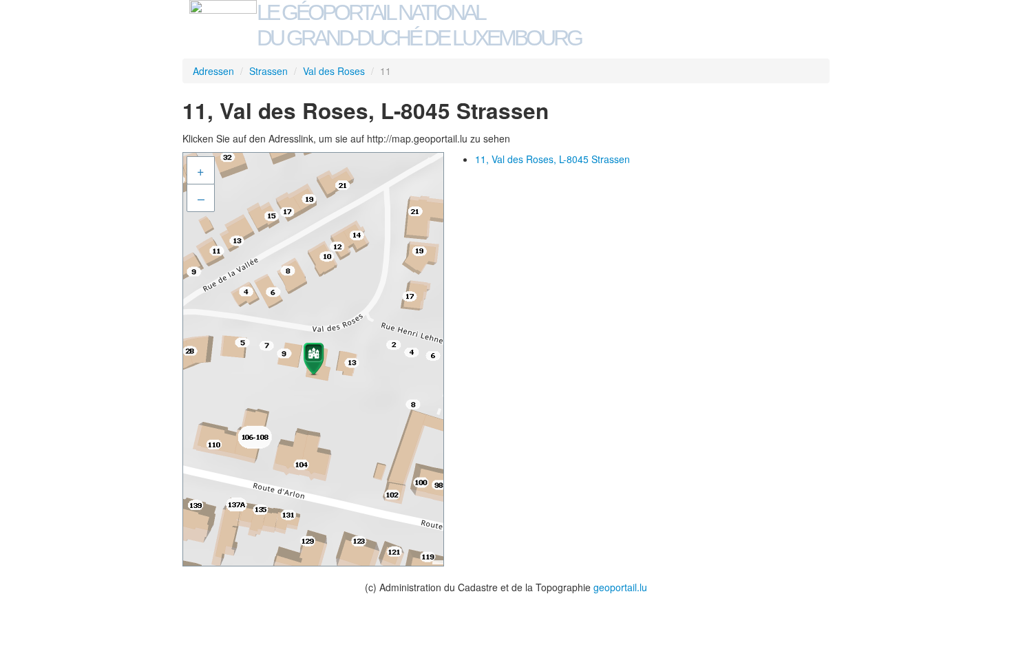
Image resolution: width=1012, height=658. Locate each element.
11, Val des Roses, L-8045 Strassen (552, 159)
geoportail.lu (620, 587)
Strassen (268, 71)
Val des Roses (334, 71)
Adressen (213, 71)
